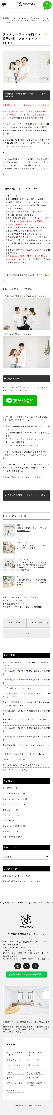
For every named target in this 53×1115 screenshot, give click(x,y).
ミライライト (24, 1105)
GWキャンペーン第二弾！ (15, 759)
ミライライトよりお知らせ (15, 770)
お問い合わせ (32, 1065)
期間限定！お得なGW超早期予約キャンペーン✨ (26, 765)
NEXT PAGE (38, 623)
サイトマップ (32, 1078)
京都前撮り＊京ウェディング (16, 876)
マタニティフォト (11, 804)
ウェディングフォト (12, 815)
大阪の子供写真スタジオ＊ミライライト (22, 881)
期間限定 (38, 607)
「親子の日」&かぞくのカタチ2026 (20, 688)
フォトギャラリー (34, 1060)
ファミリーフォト (23, 607)
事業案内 (11, 1090)
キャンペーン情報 (11, 826)
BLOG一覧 (26, 633)
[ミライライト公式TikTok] (26, 966)
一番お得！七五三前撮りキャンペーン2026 (23, 754)
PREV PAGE (15, 623)
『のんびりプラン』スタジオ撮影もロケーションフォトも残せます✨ (32, 582)
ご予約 (10, 1073)
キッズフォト (9, 788)
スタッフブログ (10, 837)
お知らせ (7, 821)
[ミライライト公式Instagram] (17, 966)
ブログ (10, 1078)
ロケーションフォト (12, 799)
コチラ (14, 146)
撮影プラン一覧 (14, 1060)
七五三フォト (9, 810)
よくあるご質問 (33, 1073)
